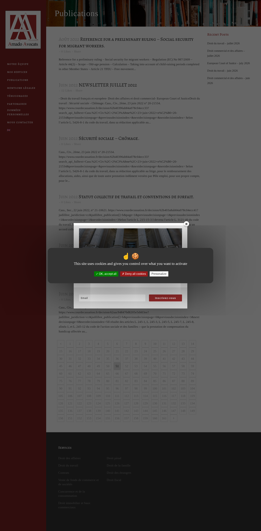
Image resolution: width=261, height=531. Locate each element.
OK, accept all (107, 273)
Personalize (159, 273)
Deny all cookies (135, 273)
